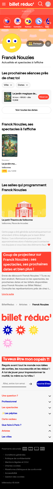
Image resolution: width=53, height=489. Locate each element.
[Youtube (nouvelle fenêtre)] (20, 330)
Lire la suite (8, 294)
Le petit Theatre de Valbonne (17, 220)
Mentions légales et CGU (17, 462)
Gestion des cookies (14, 477)
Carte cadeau (9, 419)
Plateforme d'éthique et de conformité (23, 469)
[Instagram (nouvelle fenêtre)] (33, 330)
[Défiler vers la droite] (50, 23)
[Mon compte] (48, 4)
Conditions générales (15, 455)
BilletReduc (8, 305)
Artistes (23, 305)
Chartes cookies (13, 466)
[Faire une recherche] (40, 4)
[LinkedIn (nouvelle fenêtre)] (8, 343)
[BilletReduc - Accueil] (21, 4)
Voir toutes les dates (26, 110)
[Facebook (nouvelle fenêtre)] (8, 330)
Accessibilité (11, 473)
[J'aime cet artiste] (48, 44)
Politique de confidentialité (17, 458)
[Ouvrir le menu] (5, 4)
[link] (7, 23)
